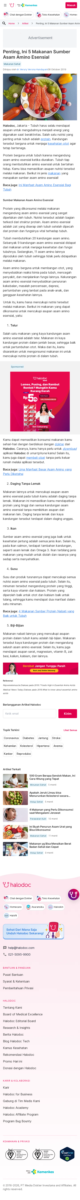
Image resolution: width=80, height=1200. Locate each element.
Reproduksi (24, 753)
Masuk (71, 5)
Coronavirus (11, 738)
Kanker (8, 753)
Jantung (43, 738)
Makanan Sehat (12, 64)
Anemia (58, 745)
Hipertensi (43, 745)
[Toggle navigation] (5, 5)
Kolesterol (26, 745)
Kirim (67, 713)
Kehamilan (10, 745)
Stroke (56, 738)
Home (12, 23)
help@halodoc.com (18, 948)
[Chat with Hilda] (73, 894)
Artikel (25, 23)
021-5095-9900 (17, 954)
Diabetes (28, 738)
